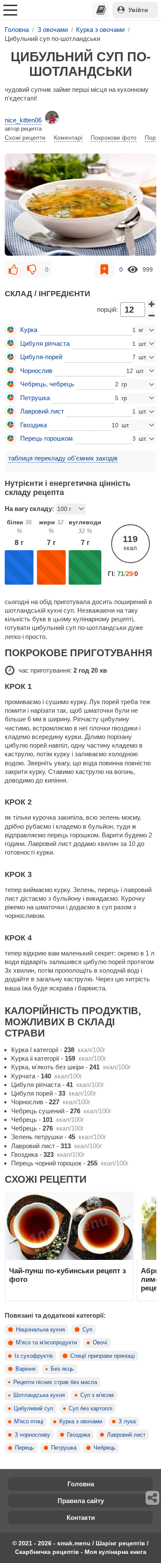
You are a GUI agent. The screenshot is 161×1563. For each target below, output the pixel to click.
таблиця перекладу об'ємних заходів (63, 458)
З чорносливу (32, 1435)
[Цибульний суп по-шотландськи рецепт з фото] (80, 204)
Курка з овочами (80, 1422)
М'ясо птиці (28, 1422)
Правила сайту (81, 1500)
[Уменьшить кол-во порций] (151, 315)
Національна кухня (40, 1330)
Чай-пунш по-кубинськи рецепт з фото (67, 1275)
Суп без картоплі (90, 1409)
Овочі (100, 1343)
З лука (127, 1422)
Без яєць (62, 1369)
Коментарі (68, 137)
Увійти (138, 9)
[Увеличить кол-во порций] (151, 303)
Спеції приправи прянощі (102, 1356)
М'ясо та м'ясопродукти (46, 1343)
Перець (24, 1448)
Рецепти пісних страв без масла (55, 1382)
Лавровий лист (126, 1435)
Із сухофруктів (34, 1356)
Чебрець (104, 1448)
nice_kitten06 (23, 120)
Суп (87, 1330)
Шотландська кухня (39, 1395)
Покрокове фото (114, 137)
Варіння (25, 1369)
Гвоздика (78, 1435)
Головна (80, 1484)
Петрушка (63, 1448)
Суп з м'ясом (97, 1395)
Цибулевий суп (33, 1409)
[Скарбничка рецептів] (101, 10)
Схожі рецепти (25, 137)
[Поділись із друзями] (153, 1498)
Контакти (81, 1517)
